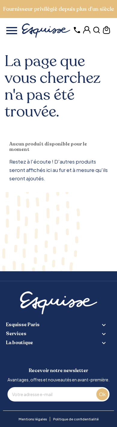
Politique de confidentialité (76, 419)
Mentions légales (33, 419)
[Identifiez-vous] (87, 32)
